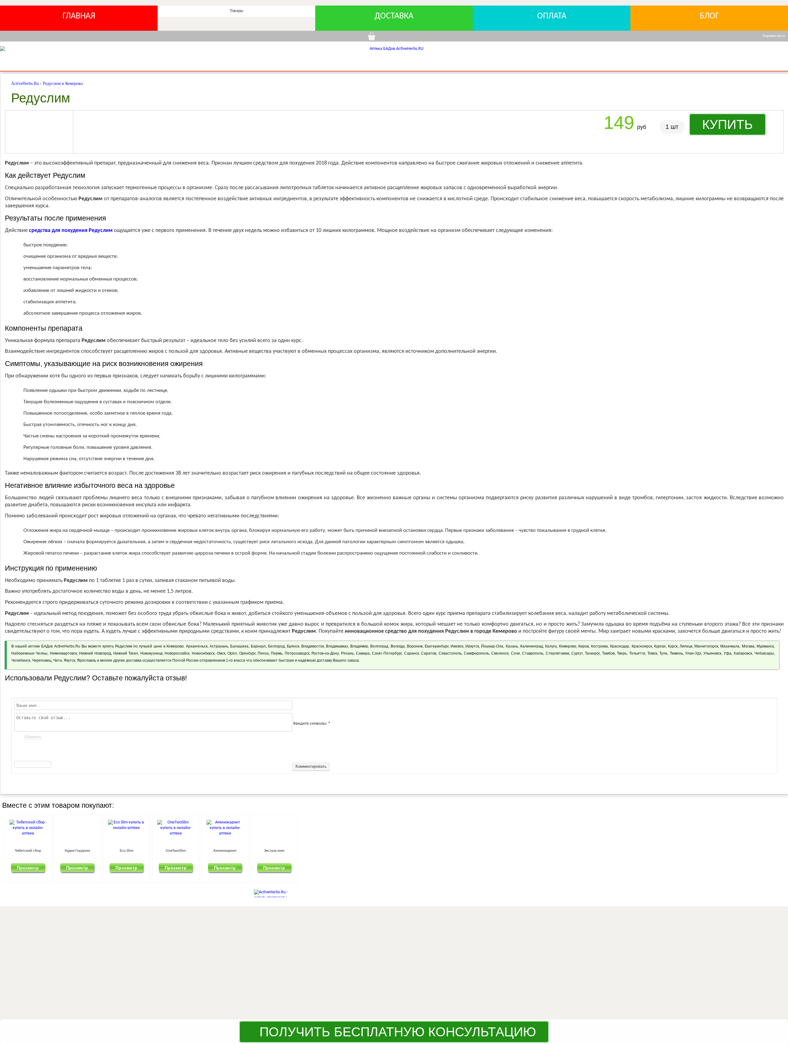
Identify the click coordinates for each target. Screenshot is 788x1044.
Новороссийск (177, 653)
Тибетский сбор (63, 851)
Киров (583, 646)
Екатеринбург (436, 646)
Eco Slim (305, 851)
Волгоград (379, 646)
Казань (512, 646)
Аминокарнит (547, 851)
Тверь (622, 653)
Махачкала (729, 646)
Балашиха (239, 646)
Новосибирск (203, 653)
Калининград (531, 646)
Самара (363, 653)
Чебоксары (764, 653)
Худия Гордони (184, 851)
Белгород (276, 646)
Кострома (599, 646)
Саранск (411, 653)
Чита (57, 660)
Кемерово (567, 646)
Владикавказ (337, 646)
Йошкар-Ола (492, 646)
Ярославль (86, 660)
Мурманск (765, 646)
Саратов (428, 653)
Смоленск (500, 653)
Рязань (347, 653)
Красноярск (642, 646)
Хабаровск (743, 653)
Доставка (394, 16)
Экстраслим (668, 851)
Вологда (398, 646)
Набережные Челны (29, 653)
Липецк (686, 646)
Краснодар (619, 646)
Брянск (293, 646)
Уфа (727, 653)
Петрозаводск (297, 653)
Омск (221, 653)
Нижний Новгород (95, 653)
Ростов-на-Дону (325, 653)
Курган (660, 646)
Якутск (69, 660)
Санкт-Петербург (387, 653)
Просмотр (64, 867)
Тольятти (637, 653)
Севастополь (450, 653)
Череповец (41, 660)
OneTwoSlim (427, 851)
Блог (709, 16)
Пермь (276, 653)
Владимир (359, 646)
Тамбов (608, 653)
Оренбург (247, 653)
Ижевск (457, 646)
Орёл (232, 653)
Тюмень (676, 653)
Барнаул (258, 646)
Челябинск (20, 660)
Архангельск (196, 646)
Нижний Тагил (125, 653)
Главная (78, 16)
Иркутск (472, 646)
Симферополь (476, 653)
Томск (652, 653)
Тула (663, 653)
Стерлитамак (557, 653)
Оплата (551, 16)
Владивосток (312, 646)
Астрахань (219, 646)
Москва (748, 646)
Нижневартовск (63, 653)
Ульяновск (712, 653)
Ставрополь (532, 653)
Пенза (263, 653)
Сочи (515, 653)
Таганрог (592, 653)
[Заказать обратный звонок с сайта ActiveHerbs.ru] (775, 1031)
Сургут (577, 653)
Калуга (551, 646)
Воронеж (415, 646)
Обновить (33, 737)
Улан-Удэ (693, 653)
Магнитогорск (706, 646)
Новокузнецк (151, 653)
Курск (672, 646)
